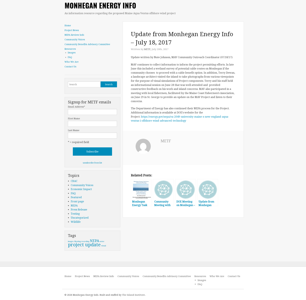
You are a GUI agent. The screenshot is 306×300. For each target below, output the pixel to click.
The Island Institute (133, 294)
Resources (70, 49)
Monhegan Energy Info (100, 5)
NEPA (74, 205)
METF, (148, 49)
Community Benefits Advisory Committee (87, 44)
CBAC (74, 181)
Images (72, 52)
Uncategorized (80, 217)
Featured (76, 197)
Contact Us (70, 66)
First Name (74, 118)
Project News (72, 30)
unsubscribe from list (92, 163)
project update (84, 244)
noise (102, 241)
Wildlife (76, 221)
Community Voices (75, 39)
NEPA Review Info (74, 35)
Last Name (73, 130)
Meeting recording (81, 241)
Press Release (79, 209)
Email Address (76, 107)
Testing (75, 213)
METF (166, 141)
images (71, 241)
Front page (77, 201)
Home (68, 25)
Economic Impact (81, 189)
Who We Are (72, 62)
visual (103, 246)
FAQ (70, 57)
